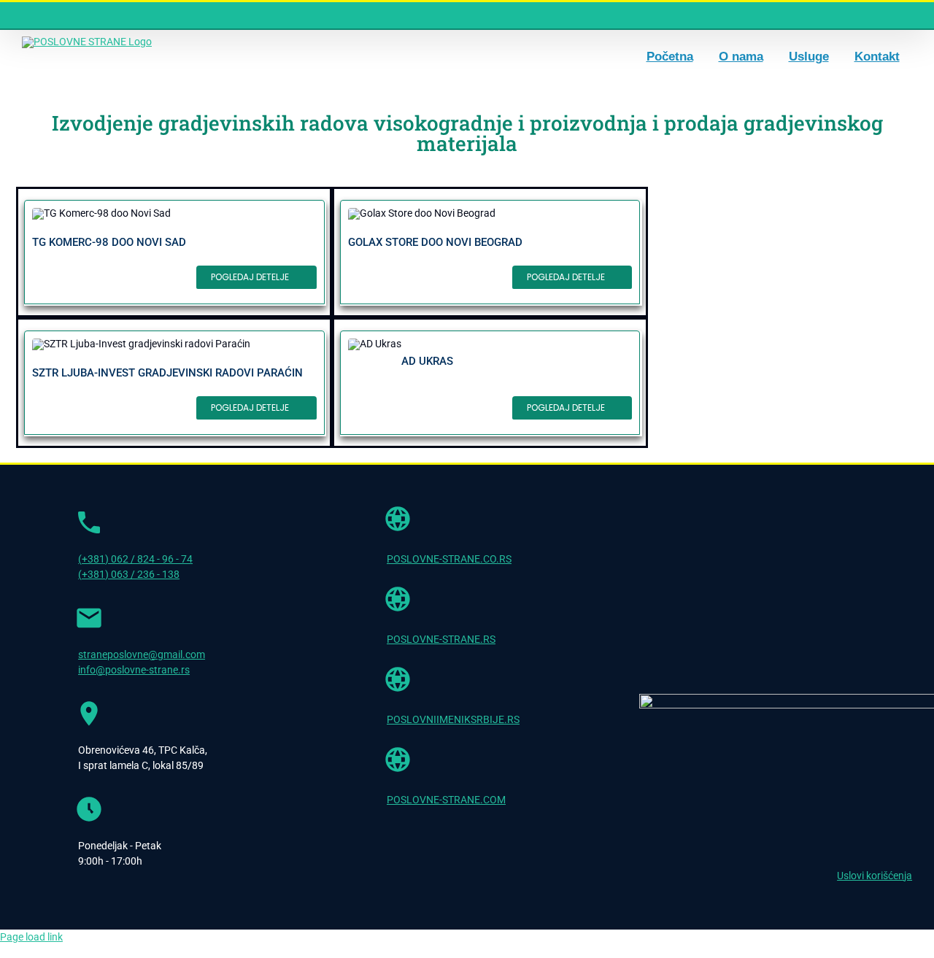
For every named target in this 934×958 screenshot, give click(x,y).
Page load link (31, 937)
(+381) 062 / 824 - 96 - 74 (135, 559)
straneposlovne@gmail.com (141, 654)
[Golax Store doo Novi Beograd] (490, 252)
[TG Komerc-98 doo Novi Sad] (174, 252)
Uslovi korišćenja (874, 875)
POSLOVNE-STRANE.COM (446, 800)
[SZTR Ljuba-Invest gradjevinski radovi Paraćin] (174, 383)
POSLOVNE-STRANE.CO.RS (449, 559)
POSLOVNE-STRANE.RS (441, 639)
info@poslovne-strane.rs (134, 670)
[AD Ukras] (490, 383)
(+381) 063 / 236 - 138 (129, 574)
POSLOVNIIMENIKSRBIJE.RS (453, 719)
